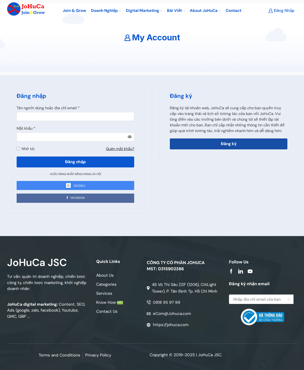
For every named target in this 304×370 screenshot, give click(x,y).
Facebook (77, 198)
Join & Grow (74, 10)
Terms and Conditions (59, 355)
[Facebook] (231, 271)
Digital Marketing (142, 10)
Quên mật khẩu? (120, 148)
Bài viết (174, 10)
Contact (233, 10)
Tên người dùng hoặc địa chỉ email (48, 107)
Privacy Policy (98, 355)
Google (79, 186)
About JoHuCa (204, 10)
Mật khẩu (26, 128)
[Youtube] (250, 271)
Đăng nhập (75, 161)
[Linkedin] (240, 271)
